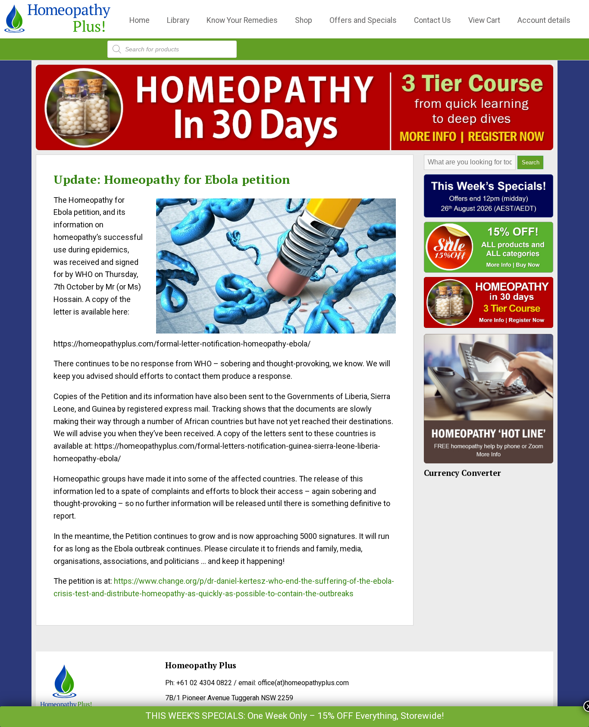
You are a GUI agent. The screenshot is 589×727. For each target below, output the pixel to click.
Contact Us (432, 20)
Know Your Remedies (242, 20)
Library (178, 20)
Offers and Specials (363, 20)
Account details (543, 20)
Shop (303, 20)
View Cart (484, 20)
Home (139, 20)
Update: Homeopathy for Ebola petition (171, 179)
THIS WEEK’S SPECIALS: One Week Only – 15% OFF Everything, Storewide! (294, 716)
